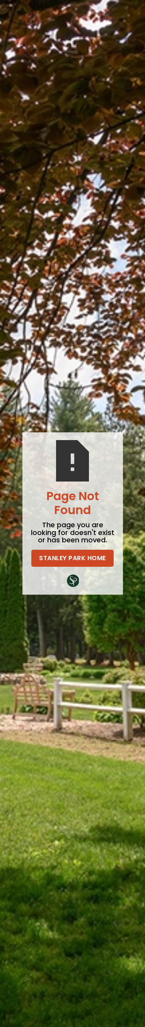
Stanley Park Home (72, 558)
